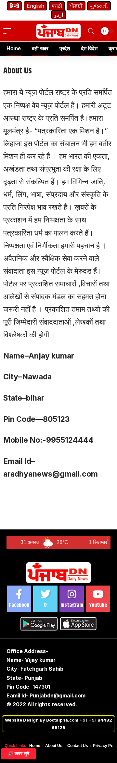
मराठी (57, 6)
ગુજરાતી (99, 6)
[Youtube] (98, 599)
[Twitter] (45, 599)
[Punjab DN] (58, 31)
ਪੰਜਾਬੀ (76, 6)
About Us (53, 746)
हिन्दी (14, 6)
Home (34, 746)
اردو (58, 14)
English (35, 6)
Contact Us (77, 746)
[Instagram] (71, 599)
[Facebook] (19, 599)
